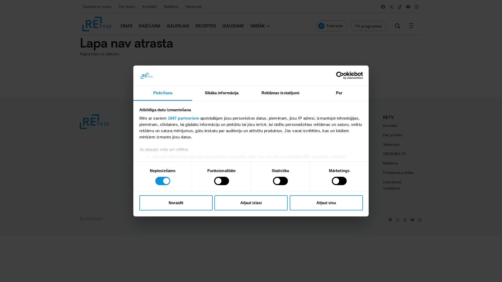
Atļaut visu (326, 203)
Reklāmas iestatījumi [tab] (280, 93)
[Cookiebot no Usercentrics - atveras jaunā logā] (340, 75)
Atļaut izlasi (251, 203)
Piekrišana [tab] (163, 93)
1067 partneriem (183, 118)
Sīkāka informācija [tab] (222, 93)
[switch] (221, 181)
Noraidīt (176, 203)
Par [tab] (339, 93)
